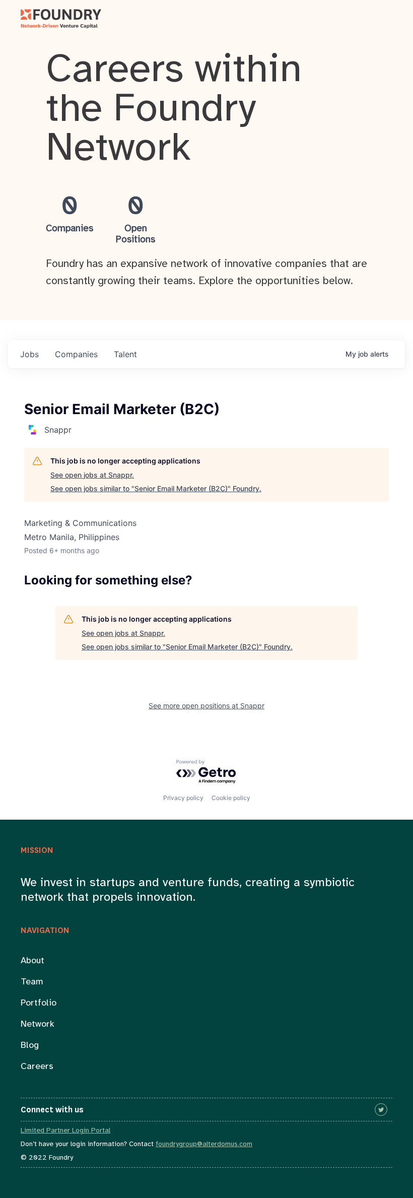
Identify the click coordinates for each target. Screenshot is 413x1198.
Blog (30, 1045)
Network (37, 1024)
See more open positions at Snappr (206, 705)
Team (32, 982)
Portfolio (38, 1003)
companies (76, 354)
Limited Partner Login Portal (65, 1131)
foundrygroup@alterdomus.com (204, 1144)
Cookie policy (231, 798)
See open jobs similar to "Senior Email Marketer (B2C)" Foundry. (155, 488)
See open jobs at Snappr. (92, 475)
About (32, 961)
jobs (29, 354)
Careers (37, 1067)
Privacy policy (183, 798)
